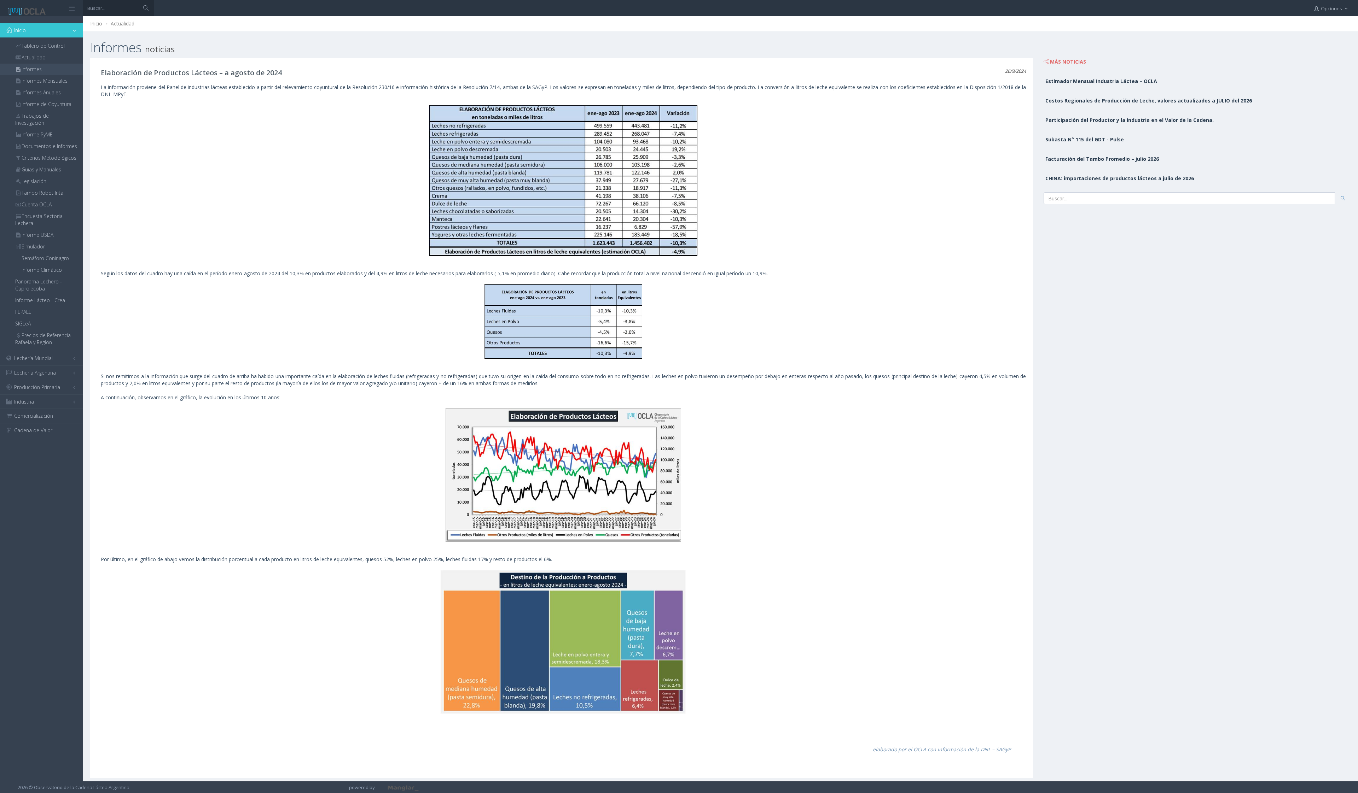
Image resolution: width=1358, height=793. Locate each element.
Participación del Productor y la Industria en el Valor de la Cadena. (1129, 120)
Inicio (96, 23)
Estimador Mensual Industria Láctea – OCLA (1101, 81)
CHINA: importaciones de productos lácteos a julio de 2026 (1119, 178)
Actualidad (122, 23)
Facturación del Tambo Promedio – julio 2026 (1102, 158)
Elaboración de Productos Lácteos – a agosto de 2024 (191, 72)
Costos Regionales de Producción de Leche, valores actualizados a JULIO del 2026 (1148, 100)
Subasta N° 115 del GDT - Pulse (1084, 139)
